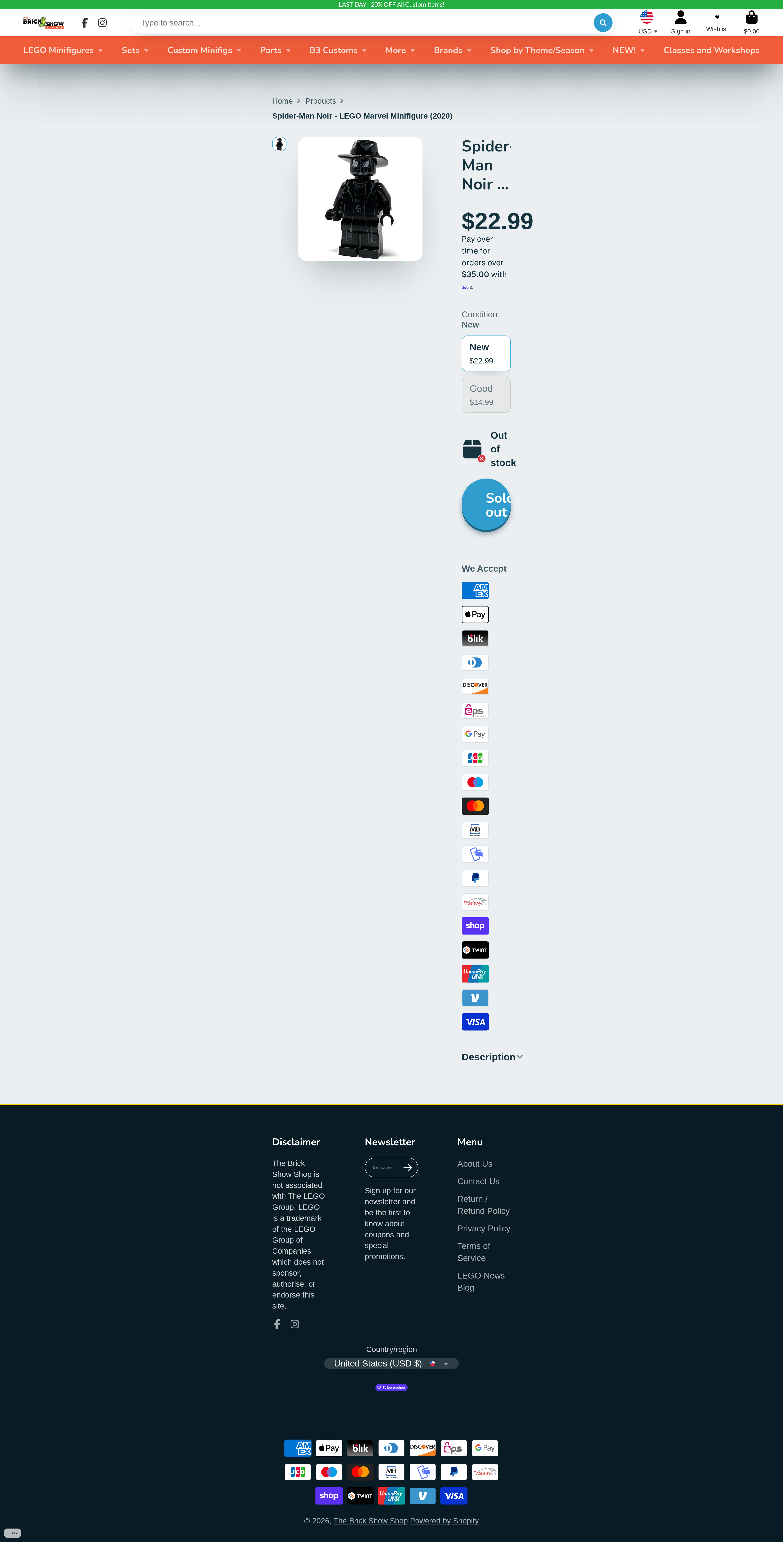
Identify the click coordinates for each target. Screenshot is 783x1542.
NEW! (624, 50)
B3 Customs (334, 50)
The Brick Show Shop (371, 1520)
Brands (448, 50)
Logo (43, 22)
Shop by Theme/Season (537, 50)
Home (282, 101)
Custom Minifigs (199, 50)
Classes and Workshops (712, 50)
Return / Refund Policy (483, 1205)
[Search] (603, 22)
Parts (271, 50)
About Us (474, 1164)
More (395, 50)
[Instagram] (102, 23)
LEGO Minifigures (58, 50)
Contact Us (478, 1181)
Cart (752, 22)
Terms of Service (473, 1252)
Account (680, 22)
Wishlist (717, 22)
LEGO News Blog (481, 1281)
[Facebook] (85, 23)
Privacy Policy (483, 1228)
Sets (130, 50)
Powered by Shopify (444, 1520)
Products (320, 101)
